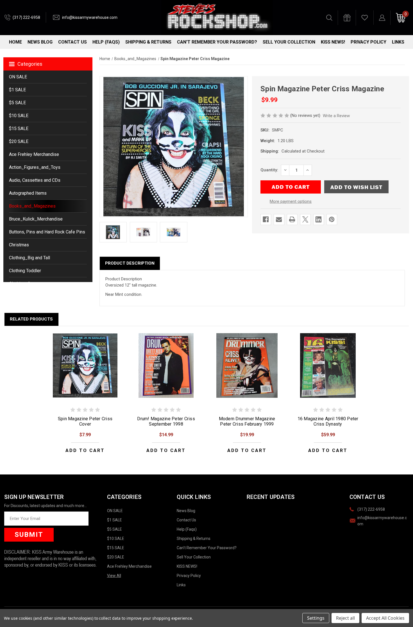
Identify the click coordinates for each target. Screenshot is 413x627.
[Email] (279, 219)
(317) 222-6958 (26, 17)
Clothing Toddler (25, 270)
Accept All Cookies (385, 618)
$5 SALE (17, 102)
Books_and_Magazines (32, 206)
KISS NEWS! (333, 42)
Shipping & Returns (148, 42)
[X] (305, 219)
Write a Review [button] (336, 115)
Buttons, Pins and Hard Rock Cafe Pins (47, 232)
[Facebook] (266, 219)
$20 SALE (18, 141)
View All (114, 575)
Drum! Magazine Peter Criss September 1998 (166, 421)
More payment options (291, 201)
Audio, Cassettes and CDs (34, 180)
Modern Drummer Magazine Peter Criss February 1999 (247, 421)
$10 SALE (18, 115)
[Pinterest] (332, 219)
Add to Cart (85, 450)
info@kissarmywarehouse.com (89, 17)
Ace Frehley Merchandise (34, 154)
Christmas (19, 244)
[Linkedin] (318, 219)
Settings (315, 618)
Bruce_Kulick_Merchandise (36, 219)
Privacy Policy (368, 42)
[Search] (329, 17)
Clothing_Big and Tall (29, 257)
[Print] (292, 219)
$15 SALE (18, 128)
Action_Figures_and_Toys (34, 167)
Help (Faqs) (106, 42)
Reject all (345, 618)
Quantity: (269, 169)
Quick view (85, 365)
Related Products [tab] (31, 319)
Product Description (130, 263)
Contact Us (72, 42)
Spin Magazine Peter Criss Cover (85, 421)
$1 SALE (17, 89)
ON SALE (18, 76)
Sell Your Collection (289, 42)
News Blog (40, 42)
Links (398, 42)
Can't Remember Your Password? (217, 42)
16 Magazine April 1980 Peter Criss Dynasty (328, 421)
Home (15, 42)
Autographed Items (28, 193)
